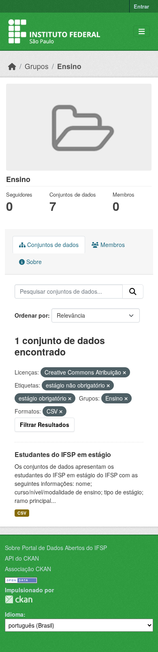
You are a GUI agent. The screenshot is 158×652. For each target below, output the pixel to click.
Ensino (69, 66)
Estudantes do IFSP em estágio (63, 454)
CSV (21, 513)
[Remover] (124, 372)
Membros (112, 244)
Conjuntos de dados (52, 244)
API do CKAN (22, 558)
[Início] (12, 66)
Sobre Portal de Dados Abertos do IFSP (56, 548)
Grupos (37, 66)
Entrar (141, 6)
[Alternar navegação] (141, 31)
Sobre (33, 262)
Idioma (14, 614)
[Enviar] (132, 291)
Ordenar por (31, 315)
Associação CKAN (28, 569)
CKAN (18, 599)
